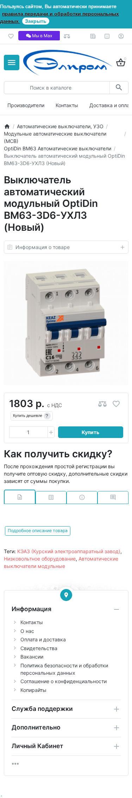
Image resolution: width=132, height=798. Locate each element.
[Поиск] (118, 87)
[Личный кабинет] (121, 36)
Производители (25, 105)
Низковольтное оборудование (40, 559)
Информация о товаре (42, 247)
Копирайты (33, 690)
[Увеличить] (51, 432)
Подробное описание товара (38, 530)
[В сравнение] (102, 404)
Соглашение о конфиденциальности (63, 681)
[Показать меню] (11, 62)
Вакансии (31, 657)
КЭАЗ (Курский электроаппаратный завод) (68, 551)
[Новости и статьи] (93, 36)
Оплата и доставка (43, 639)
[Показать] (66, 595)
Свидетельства (38, 648)
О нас (27, 631)
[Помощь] (107, 36)
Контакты (67, 105)
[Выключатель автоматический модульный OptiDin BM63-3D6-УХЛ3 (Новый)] (66, 323)
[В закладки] (116, 404)
